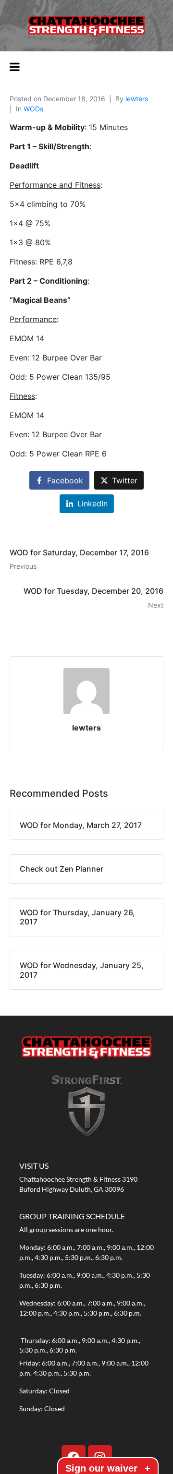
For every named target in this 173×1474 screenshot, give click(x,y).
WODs (33, 109)
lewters (136, 99)
